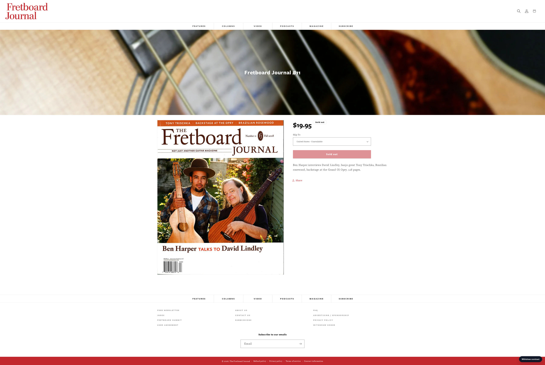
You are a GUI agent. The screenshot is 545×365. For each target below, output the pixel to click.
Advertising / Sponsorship (331, 315)
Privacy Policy (323, 320)
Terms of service (293, 361)
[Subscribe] (300, 344)
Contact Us (242, 315)
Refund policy (259, 361)
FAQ (315, 310)
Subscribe (346, 298)
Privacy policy (275, 361)
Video (258, 298)
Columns (228, 298)
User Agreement (168, 325)
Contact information (313, 361)
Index (161, 315)
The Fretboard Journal (240, 361)
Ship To (296, 134)
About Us (241, 310)
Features (199, 298)
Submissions (243, 320)
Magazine (317, 298)
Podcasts (287, 298)
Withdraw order (324, 325)
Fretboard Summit (169, 320)
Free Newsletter (168, 310)
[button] (519, 11)
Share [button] (299, 180)
